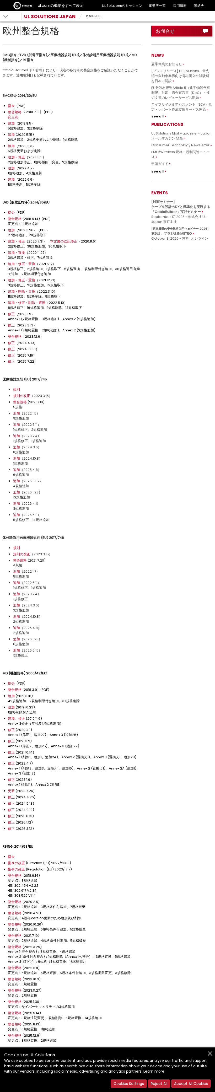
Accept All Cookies (191, 1083)
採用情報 (180, 5)
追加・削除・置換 (21, 291)
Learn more (153, 1071)
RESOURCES (93, 16)
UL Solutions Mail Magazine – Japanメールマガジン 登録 (181, 136)
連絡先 (199, 5)
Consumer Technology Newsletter (180, 145)
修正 (11, 313)
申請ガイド (159, 163)
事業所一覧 (157, 5)
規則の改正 (21, 395)
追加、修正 (16, 718)
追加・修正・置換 (21, 263)
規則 (16, 389)
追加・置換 (16, 252)
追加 (11, 123)
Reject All (159, 1083)
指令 (11, 105)
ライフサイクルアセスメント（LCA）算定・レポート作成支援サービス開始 (181, 107)
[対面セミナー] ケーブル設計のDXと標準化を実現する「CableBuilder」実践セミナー (180, 206)
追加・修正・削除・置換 (26, 302)
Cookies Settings (129, 1083)
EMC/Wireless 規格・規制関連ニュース (180, 154)
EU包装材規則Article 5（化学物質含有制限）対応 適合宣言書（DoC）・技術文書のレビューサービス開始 (180, 92)
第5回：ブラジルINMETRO (179, 231)
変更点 (13, 117)
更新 (11, 790)
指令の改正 (16, 862)
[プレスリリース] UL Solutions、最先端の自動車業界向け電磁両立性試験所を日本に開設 (180, 75)
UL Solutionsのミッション (122, 5)
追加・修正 (16, 157)
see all (157, 116)
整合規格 (15, 112)
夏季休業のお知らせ (166, 64)
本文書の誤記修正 (63, 241)
